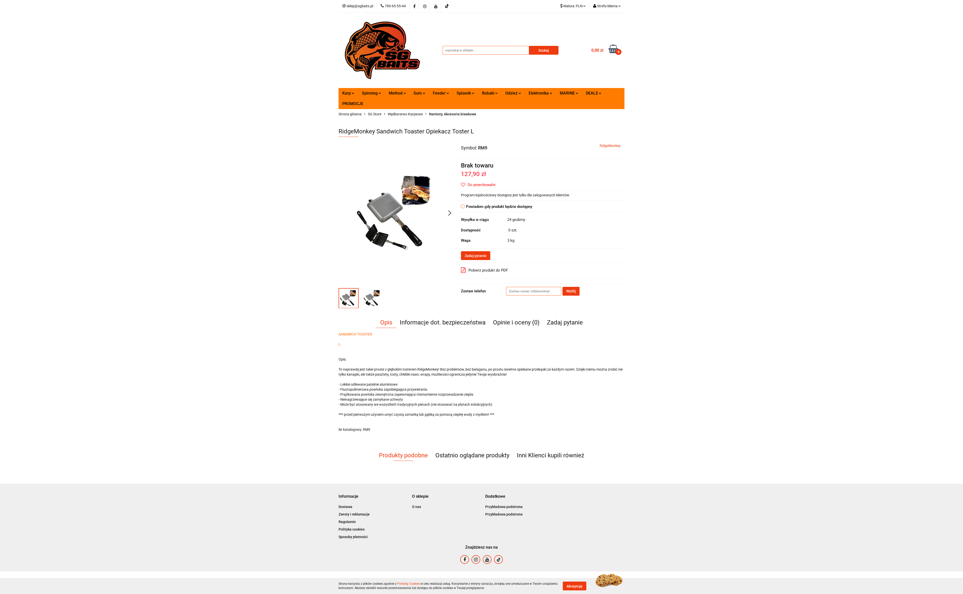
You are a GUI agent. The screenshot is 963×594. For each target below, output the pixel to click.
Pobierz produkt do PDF (488, 270)
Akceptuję (575, 586)
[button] (348, 496)
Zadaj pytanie (476, 256)
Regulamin (347, 522)
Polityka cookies (352, 529)
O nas (416, 507)
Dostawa (345, 507)
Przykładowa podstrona (504, 507)
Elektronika (539, 93)
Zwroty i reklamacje (354, 514)
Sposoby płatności (353, 537)
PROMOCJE (352, 103)
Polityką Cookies (408, 583)
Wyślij (571, 291)
